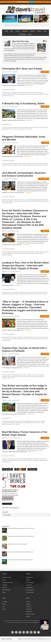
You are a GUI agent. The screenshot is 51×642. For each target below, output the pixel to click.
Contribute (4, 601)
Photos (4, 609)
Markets (42, 253)
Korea (33, 253)
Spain (28, 294)
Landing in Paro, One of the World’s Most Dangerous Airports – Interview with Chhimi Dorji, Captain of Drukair (25, 265)
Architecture (18, 199)
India (11, 165)
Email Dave (29, 611)
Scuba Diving (16, 129)
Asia (10, 124)
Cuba (27, 94)
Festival (8, 95)
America (8, 92)
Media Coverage (30, 614)
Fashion (42, 252)
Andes (19, 92)
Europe (4, 95)
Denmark (31, 199)
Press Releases (6, 590)
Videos (4, 592)
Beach (15, 163)
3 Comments (45, 354)
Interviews (11, 89)
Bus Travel (40, 92)
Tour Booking (29, 587)
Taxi (48, 201)
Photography (25, 201)
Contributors (29, 609)
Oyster (12, 378)
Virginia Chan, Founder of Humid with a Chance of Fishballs (24, 349)
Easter (36, 94)
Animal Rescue (25, 92)
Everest (40, 292)
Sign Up (32, 1)
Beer (14, 375)
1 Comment (45, 142)
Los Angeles (34, 338)
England (46, 94)
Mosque (35, 127)
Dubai (36, 163)
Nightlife (41, 165)
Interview (20, 253)
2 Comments (45, 72)
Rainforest (18, 422)
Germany (41, 199)
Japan (24, 253)
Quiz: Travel (29, 585)
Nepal (25, 294)
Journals (4, 587)
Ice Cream (25, 127)
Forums (4, 604)
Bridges (18, 375)
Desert (33, 163)
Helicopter (5, 201)
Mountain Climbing (43, 127)
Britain (35, 92)
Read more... (36, 622)
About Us (28, 601)
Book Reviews (29, 577)
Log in (48, 638)
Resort (24, 422)
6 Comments (45, 231)
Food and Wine (6, 165)
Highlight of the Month (7, 582)
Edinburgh (41, 94)
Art (7, 127)
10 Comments (44, 316)
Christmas (22, 94)
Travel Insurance (30, 590)
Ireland (15, 165)
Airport (12, 292)
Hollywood (14, 338)
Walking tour (23, 129)
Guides (4, 580)
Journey (24, 165)
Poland (32, 201)
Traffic (32, 294)
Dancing (16, 127)
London (29, 165)
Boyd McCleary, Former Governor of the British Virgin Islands (24, 433)
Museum (20, 201)
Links (3, 606)
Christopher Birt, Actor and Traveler (22, 68)
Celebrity (19, 337)
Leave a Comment (43, 179)
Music (36, 165)
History (12, 253)
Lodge (3, 422)
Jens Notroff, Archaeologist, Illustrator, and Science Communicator (24, 174)
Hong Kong (41, 376)
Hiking (20, 127)
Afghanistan (9, 252)
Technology (5, 202)
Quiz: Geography (30, 582)
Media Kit (28, 616)
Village (42, 422)
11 (28, 469)
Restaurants (29, 422)
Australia (11, 127)
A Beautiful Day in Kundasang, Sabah (23, 103)
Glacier (46, 199)
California (5, 94)
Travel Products (29, 592)
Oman (45, 165)
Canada (10, 94)
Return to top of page (6, 638)
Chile (18, 94)
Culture (31, 94)
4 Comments (45, 106)
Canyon (14, 94)
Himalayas (7, 253)
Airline (8, 292)
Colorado (31, 337)
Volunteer (5, 424)
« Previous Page (6, 469)
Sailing (11, 129)
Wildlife (30, 129)
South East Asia (6, 462)
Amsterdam (14, 92)
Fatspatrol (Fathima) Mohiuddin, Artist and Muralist (23, 138)
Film (12, 95)
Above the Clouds (6, 577)
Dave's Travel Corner (25, 10)
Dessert (42, 375)
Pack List (28, 580)
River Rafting (37, 201)
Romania (44, 201)
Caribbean (27, 421)
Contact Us (28, 606)
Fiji (3, 338)
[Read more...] (30, 85)
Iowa (24, 338)
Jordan (19, 165)
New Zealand (5, 129)
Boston (31, 92)
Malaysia (30, 127)
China (26, 292)
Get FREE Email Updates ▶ (10, 508)
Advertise (28, 604)
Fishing (23, 376)
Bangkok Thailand (19, 292)
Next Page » (33, 469)
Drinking (32, 252)
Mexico (33, 165)
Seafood (46, 460)
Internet (10, 201)
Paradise (8, 340)
